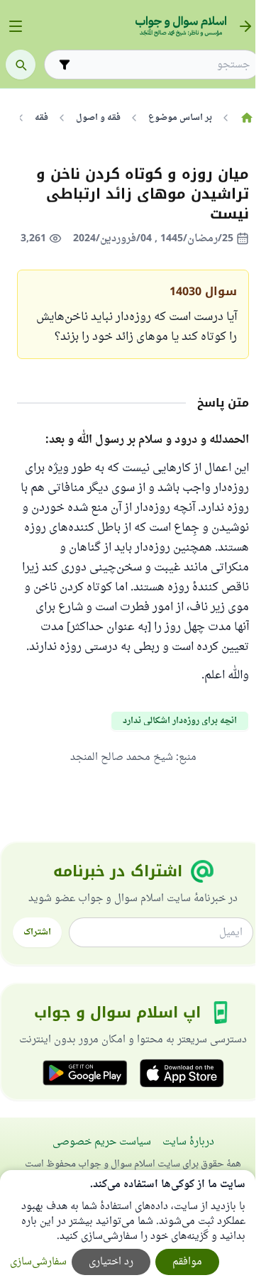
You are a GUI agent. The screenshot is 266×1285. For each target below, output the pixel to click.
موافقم (187, 1262)
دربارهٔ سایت (188, 1142)
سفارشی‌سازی (38, 1261)
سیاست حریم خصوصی (101, 1142)
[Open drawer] (16, 26)
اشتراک (37, 932)
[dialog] (127, 1227)
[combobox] (162, 64)
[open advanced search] (64, 65)
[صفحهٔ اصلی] (246, 118)
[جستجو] (20, 64)
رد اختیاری (111, 1262)
